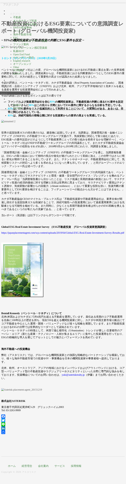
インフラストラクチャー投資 (30, 40)
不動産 (17, 17)
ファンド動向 (21, 44)
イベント (18, 31)
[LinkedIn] (63, 428)
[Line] (63, 424)
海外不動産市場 (22, 34)
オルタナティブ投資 (25, 20)
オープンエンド (22, 64)
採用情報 (15, 87)
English (17, 104)
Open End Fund (21, 54)
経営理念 (27, 466)
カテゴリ (15, 13)
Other (16, 67)
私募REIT (18, 51)
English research (21, 60)
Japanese (17, 107)
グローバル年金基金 (25, 24)
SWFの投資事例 (22, 27)
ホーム (12, 466)
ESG (15, 37)
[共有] (63, 432)
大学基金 (18, 70)
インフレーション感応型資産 (30, 47)
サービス (59, 466)
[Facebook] (63, 416)
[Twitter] (63, 420)
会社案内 (43, 466)
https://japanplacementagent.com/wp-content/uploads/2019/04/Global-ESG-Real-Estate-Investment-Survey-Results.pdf (62, 232)
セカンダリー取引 (23, 57)
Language (15, 101)
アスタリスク (11, 4)
